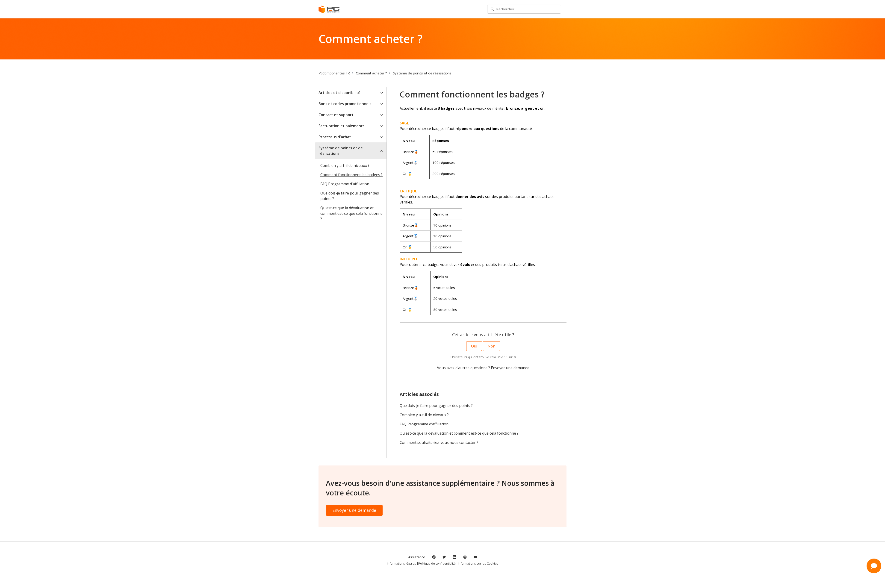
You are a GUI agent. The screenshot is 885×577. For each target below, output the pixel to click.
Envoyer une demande (510, 367)
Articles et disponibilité (339, 92)
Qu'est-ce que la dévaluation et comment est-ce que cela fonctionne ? (459, 433)
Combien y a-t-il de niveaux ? (424, 414)
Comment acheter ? (371, 73)
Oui (474, 346)
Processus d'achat (335, 136)
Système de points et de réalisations (422, 73)
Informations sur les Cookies (478, 563)
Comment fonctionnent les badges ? (351, 174)
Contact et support (336, 114)
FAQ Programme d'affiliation (424, 424)
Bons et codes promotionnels (345, 103)
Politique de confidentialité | (438, 563)
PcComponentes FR (334, 73)
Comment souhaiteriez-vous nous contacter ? (439, 442)
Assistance (416, 557)
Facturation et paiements (342, 125)
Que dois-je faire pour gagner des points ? (436, 405)
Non (491, 346)
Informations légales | (402, 563)
